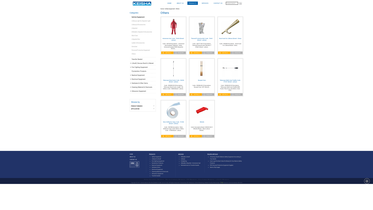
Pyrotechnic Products (139, 71)
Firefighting (184, 161)
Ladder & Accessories (138, 43)
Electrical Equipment (138, 79)
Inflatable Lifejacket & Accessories (142, 32)
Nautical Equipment (138, 75)
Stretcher (134, 46)
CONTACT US (218, 3)
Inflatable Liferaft (185, 157)
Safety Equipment (138, 17)
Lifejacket (134, 28)
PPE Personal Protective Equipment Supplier (221, 165)
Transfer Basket (137, 59)
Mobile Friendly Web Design (212, 182)
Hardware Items (156, 167)
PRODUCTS (192, 3)
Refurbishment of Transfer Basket (190, 165)
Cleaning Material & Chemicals (142, 87)
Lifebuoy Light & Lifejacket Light (141, 21)
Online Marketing (199, 182)
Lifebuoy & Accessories (139, 24)
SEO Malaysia (190, 182)
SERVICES (205, 3)
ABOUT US (180, 3)
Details (168, 52)
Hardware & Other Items (140, 83)
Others (134, 54)
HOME (169, 3)
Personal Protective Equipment (141, 50)
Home (162, 9)
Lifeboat (183, 159)
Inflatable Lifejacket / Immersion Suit (190, 163)
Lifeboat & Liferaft (156, 159)
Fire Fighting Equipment (140, 67)
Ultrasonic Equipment (139, 91)
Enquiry (181, 52)
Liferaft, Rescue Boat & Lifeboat (142, 63)
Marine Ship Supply (215, 167)
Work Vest (135, 35)
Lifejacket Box (136, 39)
